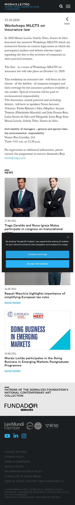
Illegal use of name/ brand (23, 476)
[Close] (68, 237)
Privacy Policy (14, 466)
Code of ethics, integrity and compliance (33, 481)
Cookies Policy (14, 456)
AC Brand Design (25, 497)
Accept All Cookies (37, 263)
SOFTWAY (55, 497)
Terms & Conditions (17, 461)
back (67, 23)
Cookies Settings (16, 452)
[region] (37, 252)
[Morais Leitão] (22, 6)
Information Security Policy (24, 471)
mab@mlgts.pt (15, 158)
